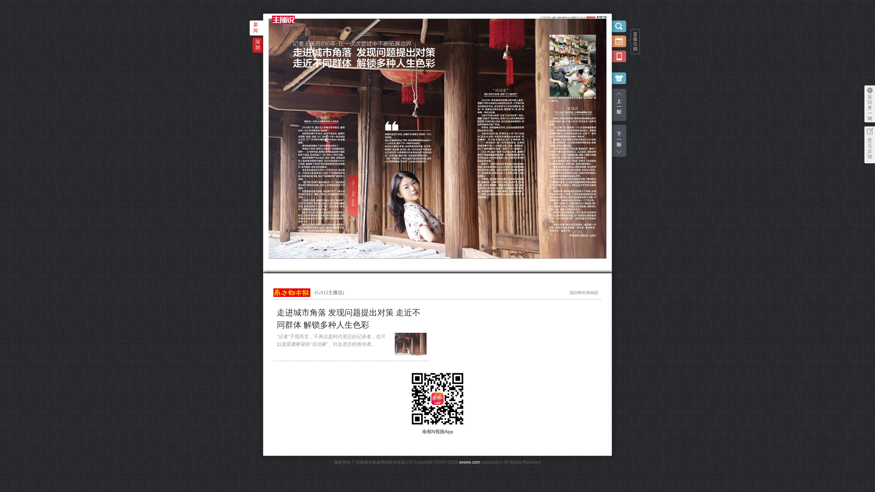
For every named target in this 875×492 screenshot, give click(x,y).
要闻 (255, 27)
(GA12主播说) (329, 292)
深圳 (257, 44)
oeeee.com (469, 462)
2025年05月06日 (583, 292)
